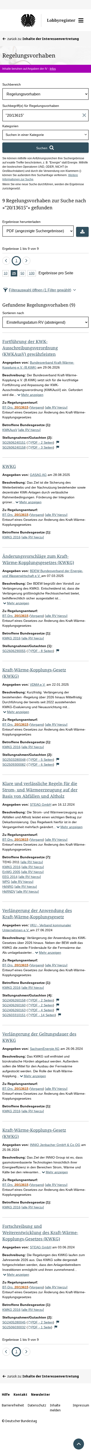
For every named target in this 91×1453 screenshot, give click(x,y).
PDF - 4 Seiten (42, 1010)
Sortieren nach (13, 313)
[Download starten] (82, 232)
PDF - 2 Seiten (42, 442)
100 (32, 273)
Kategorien (10, 126)
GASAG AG (38, 475)
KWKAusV (9, 430)
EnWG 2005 (11, 872)
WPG (6, 882)
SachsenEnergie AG (45, 1049)
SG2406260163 (14, 1010)
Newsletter (40, 1394)
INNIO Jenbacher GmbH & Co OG (55, 1145)
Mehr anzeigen (32, 395)
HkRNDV (8, 891)
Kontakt (20, 1394)
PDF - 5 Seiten (42, 759)
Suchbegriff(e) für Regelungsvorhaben (30, 106)
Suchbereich (11, 84)
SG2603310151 (14, 1015)
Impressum (81, 1405)
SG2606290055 (14, 651)
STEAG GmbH (40, 804)
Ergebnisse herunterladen (21, 222)
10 (6, 273)
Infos (53, 68)
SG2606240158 (14, 447)
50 (23, 273)
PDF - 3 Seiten (42, 447)
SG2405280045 (14, 1322)
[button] (81, 20)
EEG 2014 (10, 877)
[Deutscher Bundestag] (24, 20)
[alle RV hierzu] (56, 407)
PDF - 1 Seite (41, 1327)
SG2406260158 (14, 1000)
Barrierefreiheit (13, 1405)
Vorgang (37, 407)
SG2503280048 (14, 759)
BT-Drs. (15, 407)
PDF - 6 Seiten (42, 764)
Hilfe (6, 1394)
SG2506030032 (14, 1327)
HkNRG (8, 886)
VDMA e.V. (38, 684)
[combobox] (45, 135)
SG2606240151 (14, 442)
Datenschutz (37, 1405)
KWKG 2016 (11, 537)
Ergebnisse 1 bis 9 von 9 (20, 248)
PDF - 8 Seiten (42, 651)
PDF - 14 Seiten (43, 1015)
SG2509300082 (14, 764)
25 (14, 273)
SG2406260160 (14, 1005)
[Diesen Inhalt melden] (58, 442)
